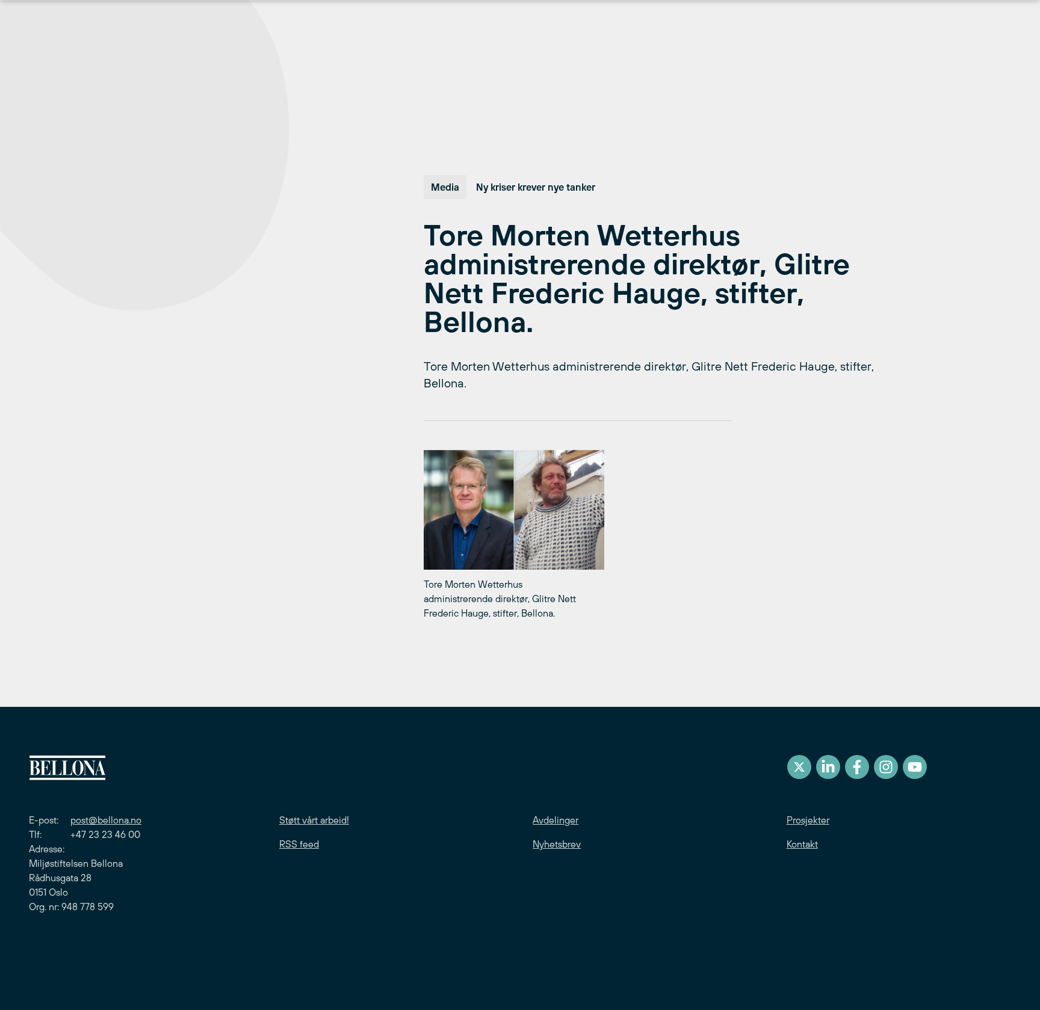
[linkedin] (828, 767)
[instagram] (886, 767)
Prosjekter (808, 819)
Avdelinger (555, 819)
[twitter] (799, 767)
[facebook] (857, 767)
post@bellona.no (105, 819)
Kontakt (802, 844)
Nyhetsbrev (557, 844)
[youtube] (915, 767)
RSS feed (299, 844)
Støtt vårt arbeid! (314, 819)
